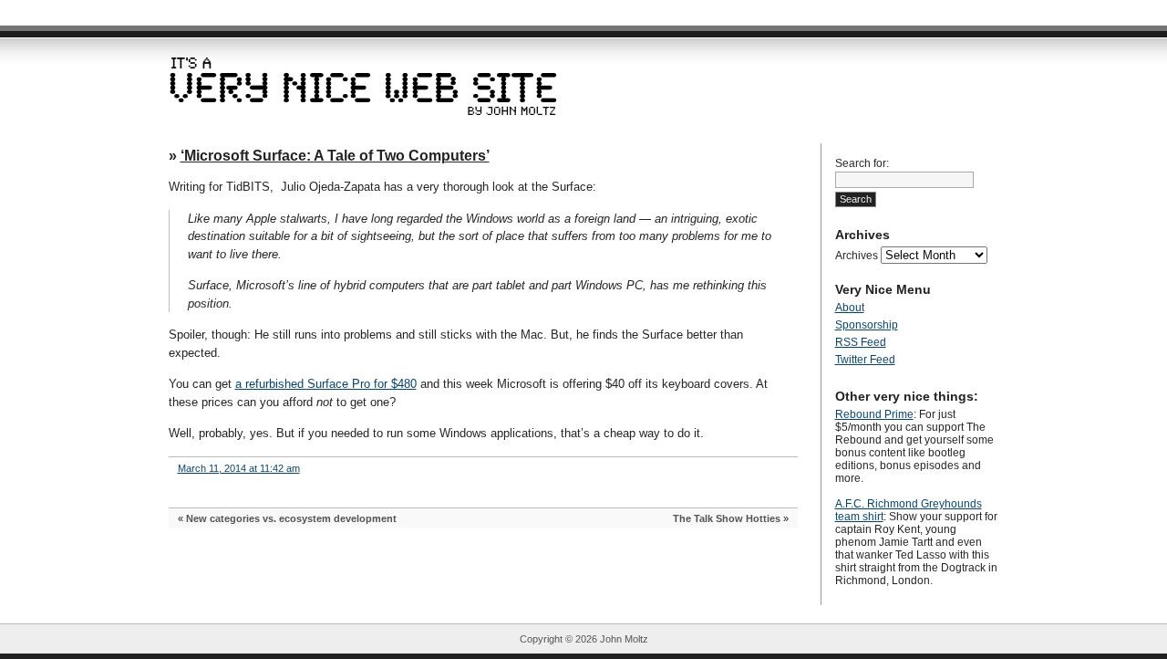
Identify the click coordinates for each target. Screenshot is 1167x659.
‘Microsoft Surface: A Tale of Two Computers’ (335, 155)
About (849, 307)
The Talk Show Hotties (726, 518)
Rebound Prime (874, 414)
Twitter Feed (865, 359)
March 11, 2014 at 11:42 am (239, 468)
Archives (856, 255)
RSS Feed (860, 342)
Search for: (862, 163)
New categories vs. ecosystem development (291, 518)
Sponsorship (866, 325)
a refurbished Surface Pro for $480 (326, 384)
